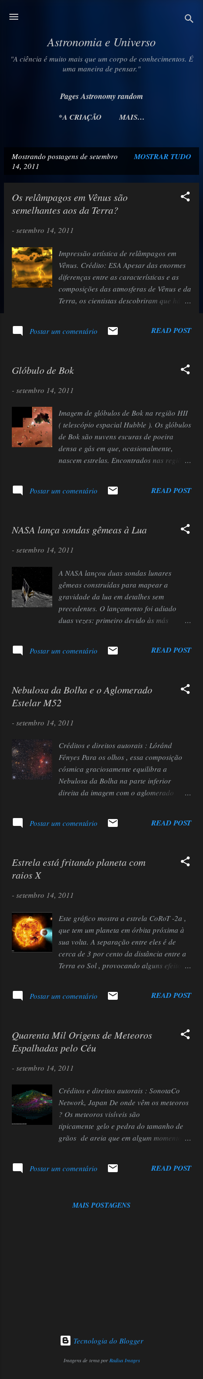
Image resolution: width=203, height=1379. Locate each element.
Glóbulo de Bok (43, 369)
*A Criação (80, 117)
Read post (171, 330)
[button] (185, 198)
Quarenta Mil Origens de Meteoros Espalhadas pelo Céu (82, 1041)
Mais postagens (101, 1205)
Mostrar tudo (162, 156)
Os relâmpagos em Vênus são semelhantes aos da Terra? (70, 203)
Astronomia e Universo (101, 41)
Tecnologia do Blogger (107, 1341)
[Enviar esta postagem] (113, 334)
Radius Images (124, 1360)
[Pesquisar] (189, 20)
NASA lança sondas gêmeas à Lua (79, 529)
